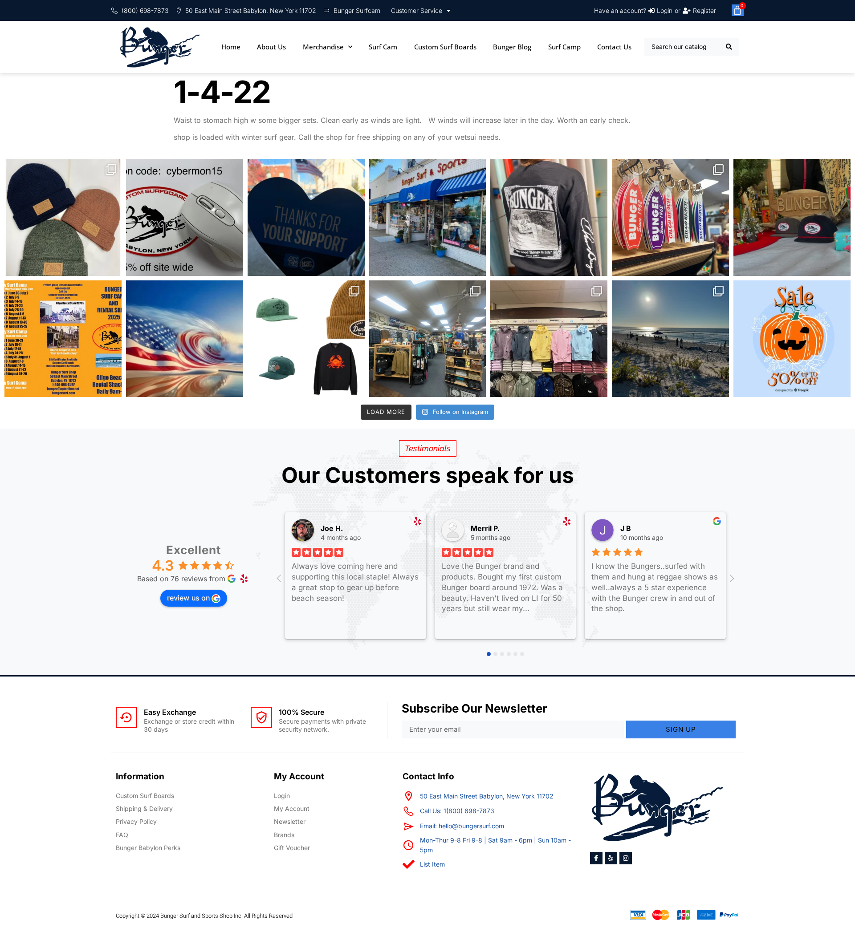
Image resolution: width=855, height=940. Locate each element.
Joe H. (332, 528)
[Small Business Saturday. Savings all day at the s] (306, 217)
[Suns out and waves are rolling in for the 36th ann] (670, 338)
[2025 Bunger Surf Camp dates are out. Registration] (63, 338)
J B (625, 528)
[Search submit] (729, 46)
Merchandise (323, 46)
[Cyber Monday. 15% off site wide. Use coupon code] (184, 217)
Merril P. (485, 528)
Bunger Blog (512, 46)
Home (230, 46)
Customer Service (416, 10)
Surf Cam (383, 46)
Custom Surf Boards (445, 46)
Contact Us (614, 46)
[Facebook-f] (596, 858)
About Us (271, 46)
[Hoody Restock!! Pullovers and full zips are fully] (548, 338)
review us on (188, 597)
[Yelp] (611, 858)
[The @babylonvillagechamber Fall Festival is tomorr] (792, 338)
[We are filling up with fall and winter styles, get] (427, 338)
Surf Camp (564, 46)
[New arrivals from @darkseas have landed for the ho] (306, 338)
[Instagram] (625, 858)
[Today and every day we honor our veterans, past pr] (184, 338)
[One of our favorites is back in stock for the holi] (548, 217)
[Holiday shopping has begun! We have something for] (670, 217)
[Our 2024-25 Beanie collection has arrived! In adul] (63, 217)
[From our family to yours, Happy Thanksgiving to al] (427, 217)
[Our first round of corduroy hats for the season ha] (792, 217)
